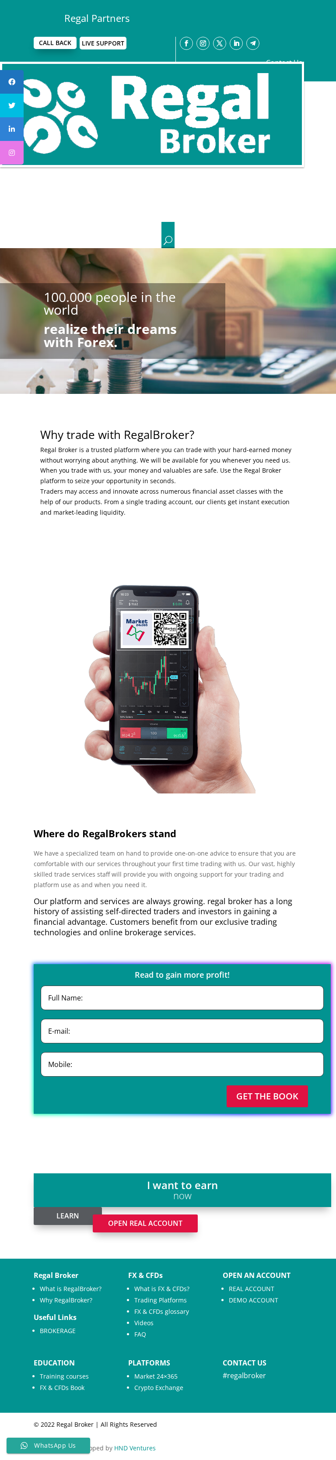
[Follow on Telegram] (252, 43)
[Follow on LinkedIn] (236, 43)
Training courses (64, 1376)
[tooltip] (12, 82)
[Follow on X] (219, 43)
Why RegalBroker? (66, 1300)
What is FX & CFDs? (161, 1289)
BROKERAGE (58, 1331)
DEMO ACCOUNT (253, 1300)
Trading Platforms (160, 1300)
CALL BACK (55, 43)
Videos (144, 1323)
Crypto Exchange (158, 1387)
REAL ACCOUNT (251, 1289)
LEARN (67, 1216)
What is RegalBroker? (71, 1289)
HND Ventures (135, 1448)
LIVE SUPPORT (103, 43)
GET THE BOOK (267, 1096)
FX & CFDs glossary (161, 1311)
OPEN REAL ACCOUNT (145, 1223)
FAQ (140, 1334)
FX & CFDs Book (62, 1387)
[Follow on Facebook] (186, 43)
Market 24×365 (156, 1376)
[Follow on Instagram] (203, 43)
